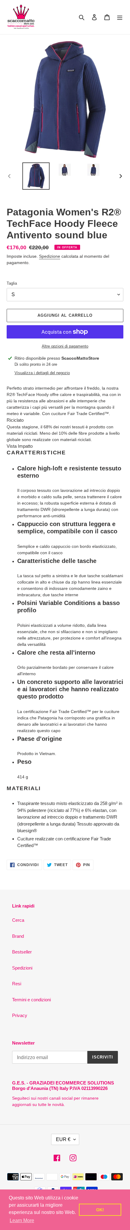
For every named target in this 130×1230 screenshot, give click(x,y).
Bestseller (22, 951)
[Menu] (119, 17)
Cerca (18, 920)
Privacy (19, 1015)
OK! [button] (100, 1209)
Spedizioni (22, 967)
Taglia (12, 283)
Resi (16, 983)
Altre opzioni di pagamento (65, 346)
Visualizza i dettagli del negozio (42, 373)
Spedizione (49, 256)
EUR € (63, 1139)
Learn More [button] (22, 1220)
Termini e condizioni (31, 999)
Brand (18, 936)
